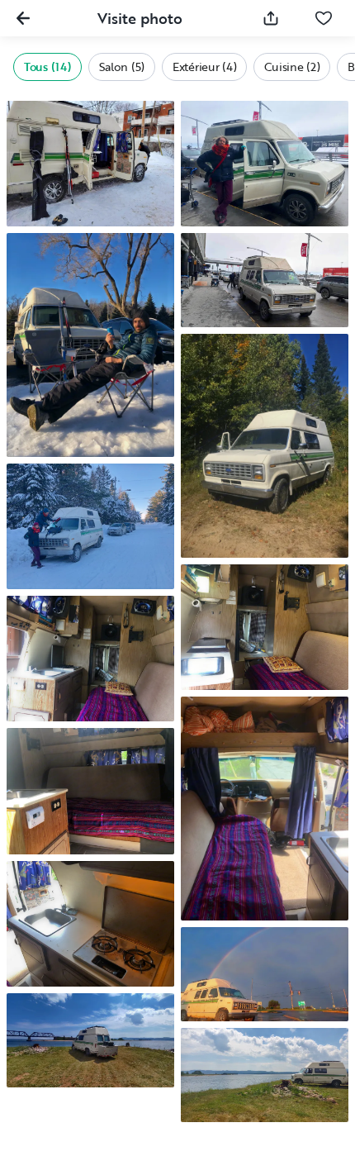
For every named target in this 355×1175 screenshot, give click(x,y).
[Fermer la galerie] (23, 18)
